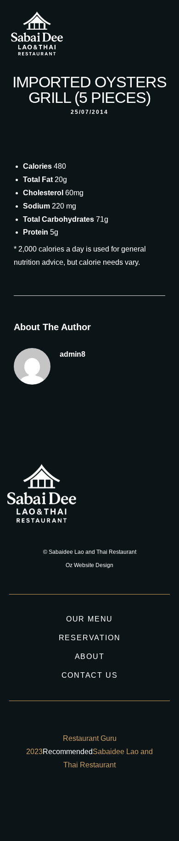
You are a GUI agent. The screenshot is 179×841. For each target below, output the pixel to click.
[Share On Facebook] (26, 801)
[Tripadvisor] (139, 36)
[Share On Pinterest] (53, 801)
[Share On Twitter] (40, 801)
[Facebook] (122, 36)
